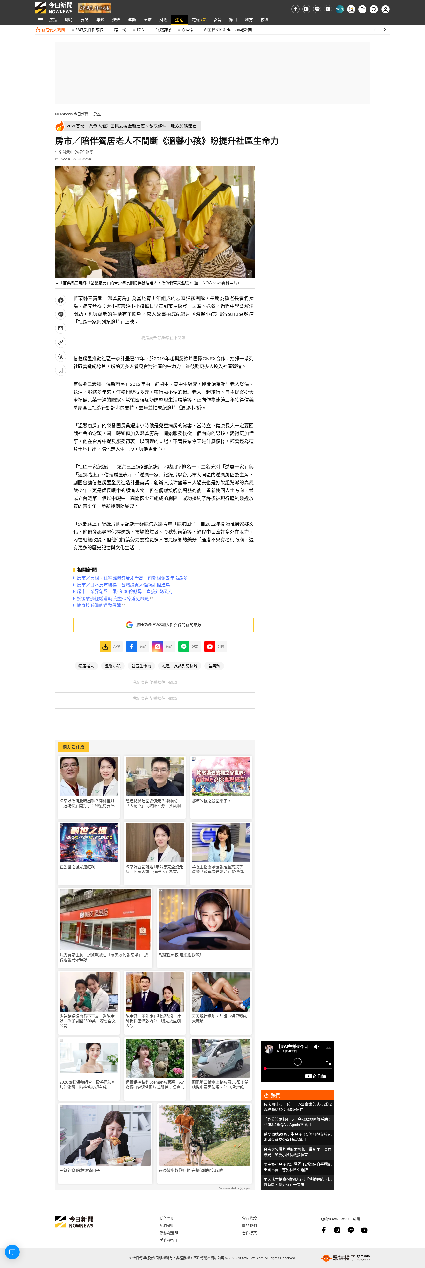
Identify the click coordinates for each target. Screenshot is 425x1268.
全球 (148, 19)
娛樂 (116, 19)
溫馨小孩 (113, 665)
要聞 (85, 19)
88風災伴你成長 (90, 29)
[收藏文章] (60, 370)
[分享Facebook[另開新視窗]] (60, 300)
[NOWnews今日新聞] (53, 8)
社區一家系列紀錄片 (179, 665)
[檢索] (374, 9)
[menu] (40, 20)
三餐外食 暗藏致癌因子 (80, 1170)
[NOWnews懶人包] (351, 9)
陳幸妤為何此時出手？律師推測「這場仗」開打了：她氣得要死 (87, 803)
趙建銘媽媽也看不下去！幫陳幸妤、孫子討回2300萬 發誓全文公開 (88, 1021)
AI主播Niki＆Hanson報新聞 (228, 29)
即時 (69, 19)
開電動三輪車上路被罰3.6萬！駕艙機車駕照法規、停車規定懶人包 (220, 1084)
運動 (132, 19)
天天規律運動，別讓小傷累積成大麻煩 (219, 1018)
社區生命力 (141, 665)
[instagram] (306, 9)
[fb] (295, 9)
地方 (249, 19)
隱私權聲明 (169, 1233)
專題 (100, 19)
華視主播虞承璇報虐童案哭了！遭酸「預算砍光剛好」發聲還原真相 (219, 869)
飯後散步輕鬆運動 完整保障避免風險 (191, 1170)
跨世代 (120, 29)
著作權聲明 (169, 1240)
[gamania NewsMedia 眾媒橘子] (345, 1258)
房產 (97, 114)
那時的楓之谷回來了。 (211, 801)
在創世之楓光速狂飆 (77, 867)
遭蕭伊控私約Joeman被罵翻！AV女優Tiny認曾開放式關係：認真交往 (155, 1084)
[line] (317, 9)
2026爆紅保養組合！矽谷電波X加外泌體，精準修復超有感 (87, 1084)
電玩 (196, 19)
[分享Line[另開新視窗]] (60, 314)
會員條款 (249, 1218)
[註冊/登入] (385, 9)
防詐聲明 (167, 1218)
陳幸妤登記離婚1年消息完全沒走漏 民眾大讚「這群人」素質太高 (154, 869)
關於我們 (249, 1225)
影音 (217, 19)
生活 (179, 19)
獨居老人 (86, 665)
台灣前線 (163, 29)
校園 (265, 19)
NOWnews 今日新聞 (72, 114)
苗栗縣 (214, 665)
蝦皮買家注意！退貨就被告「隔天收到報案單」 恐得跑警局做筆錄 (104, 957)
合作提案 (249, 1233)
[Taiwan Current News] (340, 9)
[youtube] (328, 9)
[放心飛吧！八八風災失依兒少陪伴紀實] (94, 7)
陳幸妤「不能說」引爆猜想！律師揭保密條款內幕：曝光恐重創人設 (153, 1021)
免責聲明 (167, 1225)
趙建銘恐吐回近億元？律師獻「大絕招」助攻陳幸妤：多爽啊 (153, 803)
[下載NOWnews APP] (362, 9)
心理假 (187, 29)
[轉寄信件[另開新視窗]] (60, 328)
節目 (233, 19)
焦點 (53, 19)
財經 (163, 19)
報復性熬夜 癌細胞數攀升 (181, 955)
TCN (141, 29)
